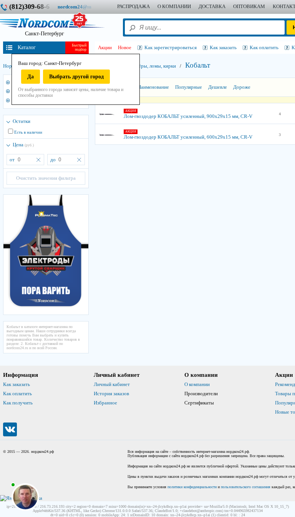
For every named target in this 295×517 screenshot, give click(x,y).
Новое (124, 47)
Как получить (18, 403)
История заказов (111, 393)
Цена (23, 144)
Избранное (105, 403)
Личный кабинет (112, 384)
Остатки (21, 121)
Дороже (241, 87)
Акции (105, 47)
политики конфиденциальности (192, 487)
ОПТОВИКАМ (249, 6)
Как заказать (16, 384)
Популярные (188, 87)
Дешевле (217, 87)
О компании (197, 384)
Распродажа (133, 6)
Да (30, 77)
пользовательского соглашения (245, 487)
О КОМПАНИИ (174, 6)
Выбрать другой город (76, 77)
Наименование (153, 87)
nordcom (80, 7)
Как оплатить (17, 393)
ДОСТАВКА (212, 6)
